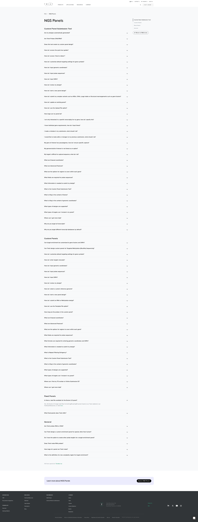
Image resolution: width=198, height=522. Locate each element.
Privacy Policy (86, 517)
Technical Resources (28, 497)
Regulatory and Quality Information (97, 517)
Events (70, 509)
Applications (70, 4)
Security (108, 517)
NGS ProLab (49, 497)
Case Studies (27, 503)
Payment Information (116, 517)
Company (88, 4)
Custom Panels (138, 22)
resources (80, 4)
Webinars (26, 500)
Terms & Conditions (58, 517)
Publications (27, 506)
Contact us (59, 463)
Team (70, 500)
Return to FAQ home (141, 32)
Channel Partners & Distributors (53, 500)
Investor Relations (72, 506)
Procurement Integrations (7, 500)
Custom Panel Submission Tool (142, 19)
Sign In (151, 1)
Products (60, 4)
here (61, 405)
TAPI (3, 497)
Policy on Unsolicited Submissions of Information (73, 517)
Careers (70, 503)
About (70, 497)
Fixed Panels (137, 25)
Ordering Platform (6, 511)
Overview (4, 508)
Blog (25, 509)
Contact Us (150, 503)
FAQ (148, 506)
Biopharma (71, 511)
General (136, 28)
